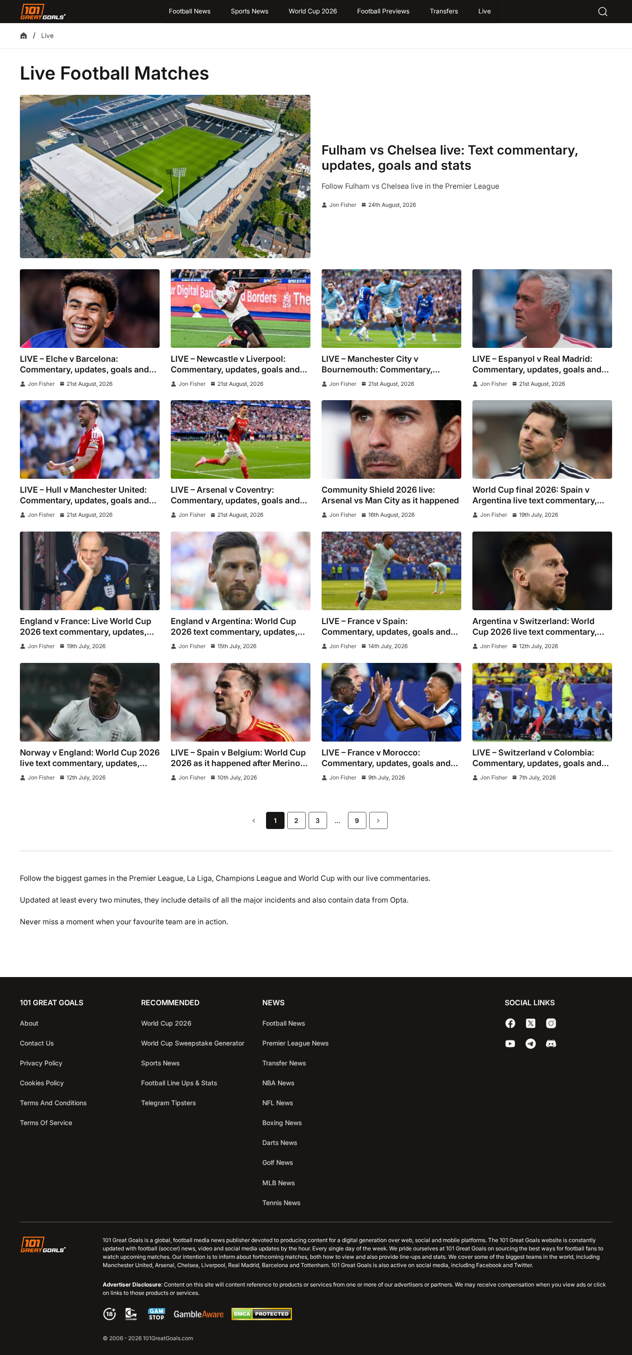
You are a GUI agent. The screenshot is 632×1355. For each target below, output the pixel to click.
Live (484, 11)
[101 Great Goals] (50, 1290)
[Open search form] (603, 11)
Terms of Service (46, 1122)
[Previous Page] (254, 820)
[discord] (551, 1043)
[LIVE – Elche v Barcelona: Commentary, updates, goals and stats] (90, 308)
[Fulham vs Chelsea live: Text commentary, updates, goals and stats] (165, 176)
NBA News (278, 1083)
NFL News (277, 1103)
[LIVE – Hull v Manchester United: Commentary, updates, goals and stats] (90, 439)
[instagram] (551, 1023)
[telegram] (530, 1043)
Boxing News (282, 1122)
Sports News (249, 11)
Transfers (444, 11)
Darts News (279, 1142)
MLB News (278, 1183)
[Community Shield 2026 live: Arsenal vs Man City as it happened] (391, 439)
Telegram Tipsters (168, 1103)
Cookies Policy (42, 1083)
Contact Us (37, 1043)
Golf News (277, 1162)
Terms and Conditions (53, 1103)
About (29, 1023)
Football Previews (383, 11)
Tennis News (281, 1203)
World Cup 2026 (313, 11)
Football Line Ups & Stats (179, 1083)
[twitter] (530, 1023)
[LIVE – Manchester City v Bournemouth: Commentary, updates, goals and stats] (391, 308)
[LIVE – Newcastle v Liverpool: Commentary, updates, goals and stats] (240, 308)
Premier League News (295, 1043)
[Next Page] (378, 820)
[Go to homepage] (43, 11)
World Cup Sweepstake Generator (192, 1043)
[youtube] (510, 1043)
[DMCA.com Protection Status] (261, 1317)
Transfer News (284, 1063)
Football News (190, 11)
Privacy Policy (41, 1063)
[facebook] (510, 1023)
